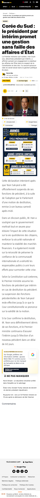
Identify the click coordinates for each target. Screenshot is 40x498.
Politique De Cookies (27, 485)
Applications (31, 489)
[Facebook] (13, 471)
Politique (12, 13)
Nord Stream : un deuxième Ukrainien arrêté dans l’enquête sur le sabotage (19, 382)
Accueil (5, 13)
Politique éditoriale (22, 481)
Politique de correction (9, 485)
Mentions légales (7, 481)
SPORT (5, 7)
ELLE (13, 7)
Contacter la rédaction (18, 477)
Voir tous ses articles (12, 75)
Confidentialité (7, 489)
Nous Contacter (19, 489)
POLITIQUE (6, 80)
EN (37, 2)
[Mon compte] (30, 2)
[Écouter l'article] (5, 91)
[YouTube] (26, 471)
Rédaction (31, 477)
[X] (18, 471)
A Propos (5, 477)
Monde (5, 21)
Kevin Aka (9, 73)
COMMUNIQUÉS (25, 7)
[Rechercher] (34, 2)
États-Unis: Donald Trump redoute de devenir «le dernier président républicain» (20, 389)
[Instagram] (22, 471)
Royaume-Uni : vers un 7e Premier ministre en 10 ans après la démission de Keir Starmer (20, 396)
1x (26, 91)
